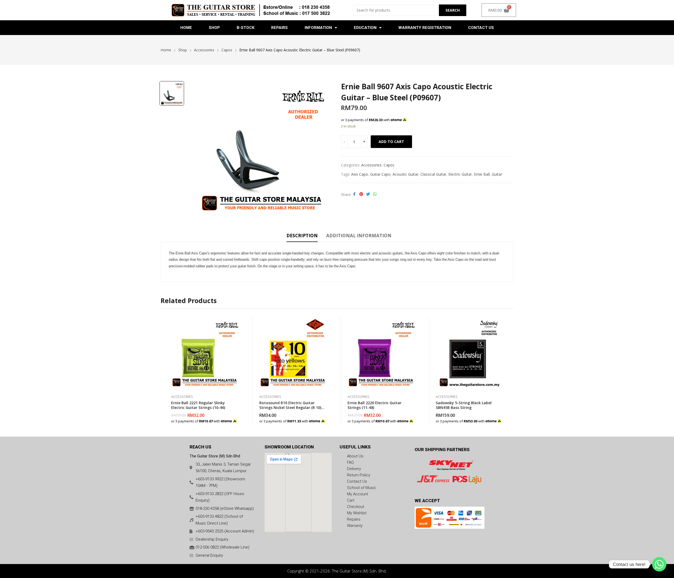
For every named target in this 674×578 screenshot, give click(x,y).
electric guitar (460, 174)
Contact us (481, 27)
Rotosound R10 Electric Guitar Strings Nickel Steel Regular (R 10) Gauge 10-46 (290, 407)
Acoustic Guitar (405, 174)
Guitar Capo (380, 174)
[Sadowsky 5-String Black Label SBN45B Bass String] (469, 353)
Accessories (371, 164)
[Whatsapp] (659, 564)
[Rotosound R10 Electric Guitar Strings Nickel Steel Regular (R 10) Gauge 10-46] (293, 353)
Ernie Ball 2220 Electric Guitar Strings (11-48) (375, 405)
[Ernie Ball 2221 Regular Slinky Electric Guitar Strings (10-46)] (204, 353)
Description (302, 236)
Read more (503, 418)
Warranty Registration (424, 27)
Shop (214, 27)
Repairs (279, 27)
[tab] (302, 236)
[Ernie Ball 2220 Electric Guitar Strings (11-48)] (381, 353)
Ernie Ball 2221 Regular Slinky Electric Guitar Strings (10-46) (198, 405)
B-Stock (245, 27)
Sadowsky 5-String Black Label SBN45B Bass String (464, 405)
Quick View (238, 322)
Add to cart (391, 141)
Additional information (358, 236)
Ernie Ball (482, 174)
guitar (497, 174)
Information (318, 27)
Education (365, 27)
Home (186, 27)
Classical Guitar (433, 174)
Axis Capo (359, 174)
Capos (389, 164)
